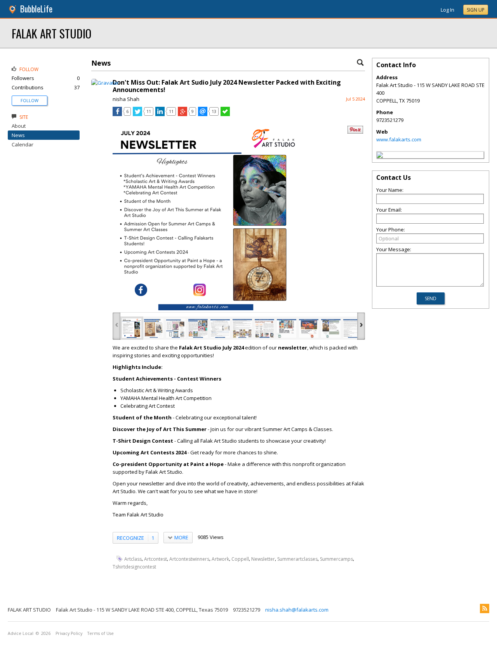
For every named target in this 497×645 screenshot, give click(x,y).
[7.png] (264, 328)
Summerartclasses (297, 559)
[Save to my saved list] (225, 114)
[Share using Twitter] (137, 114)
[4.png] (198, 328)
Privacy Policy (69, 633)
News (18, 135)
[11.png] (352, 328)
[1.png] (131, 328)
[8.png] (286, 328)
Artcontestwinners (189, 559)
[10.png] (330, 328)
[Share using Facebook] (117, 114)
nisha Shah (126, 99)
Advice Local (20, 633)
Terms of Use (100, 633)
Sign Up (476, 10)
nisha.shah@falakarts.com (296, 609)
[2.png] (153, 328)
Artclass (133, 559)
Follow (29, 100)
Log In (447, 9)
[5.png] (220, 328)
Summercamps (336, 559)
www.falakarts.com (398, 139)
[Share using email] (202, 114)
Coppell (240, 559)
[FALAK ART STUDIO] (380, 156)
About (19, 125)
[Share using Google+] (182, 114)
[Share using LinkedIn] (160, 114)
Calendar (22, 144)
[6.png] (242, 328)
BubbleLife (36, 9)
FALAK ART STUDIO (51, 33)
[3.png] (175, 328)
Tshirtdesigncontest (134, 566)
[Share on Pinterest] (355, 132)
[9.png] (308, 328)
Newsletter (263, 559)
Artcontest (155, 559)
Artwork (220, 559)
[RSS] (484, 608)
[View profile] (105, 82)
